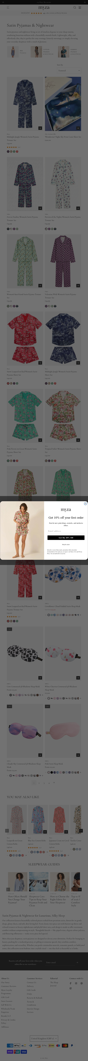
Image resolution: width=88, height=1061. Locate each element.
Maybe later (66, 544)
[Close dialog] (85, 503)
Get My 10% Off (66, 537)
